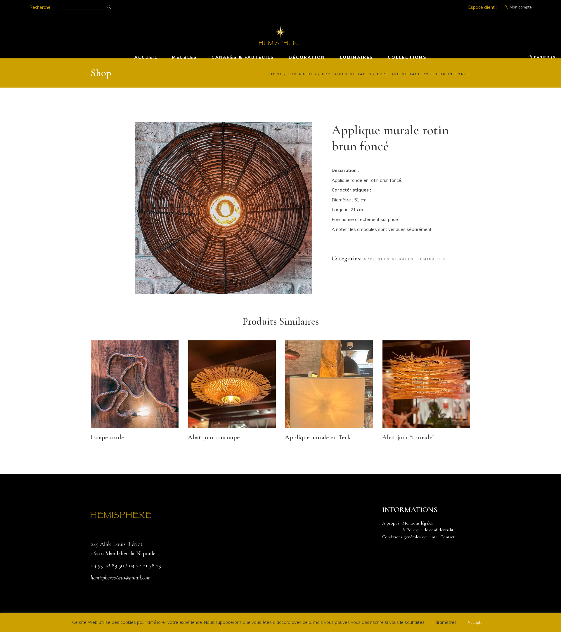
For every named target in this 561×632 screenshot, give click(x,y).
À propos (390, 523)
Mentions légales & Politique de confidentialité (429, 526)
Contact (447, 536)
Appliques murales (388, 259)
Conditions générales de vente (409, 536)
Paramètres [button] (444, 622)
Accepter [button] (476, 622)
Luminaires (432, 259)
